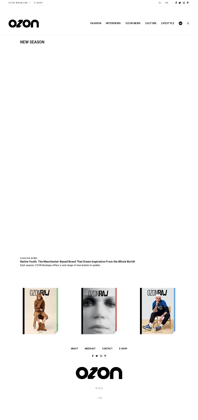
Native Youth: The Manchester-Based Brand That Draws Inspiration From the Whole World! (77, 261)
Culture (151, 23)
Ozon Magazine (18, 3)
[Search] (187, 23)
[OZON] (99, 379)
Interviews (113, 23)
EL (160, 3)
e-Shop (38, 3)
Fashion (95, 23)
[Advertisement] (99, 67)
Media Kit (90, 348)
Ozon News (133, 23)
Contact (107, 348)
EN (166, 3)
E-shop (123, 348)
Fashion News (29, 258)
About (74, 348)
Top (100, 398)
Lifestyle (167, 23)
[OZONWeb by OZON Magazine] (24, 23)
